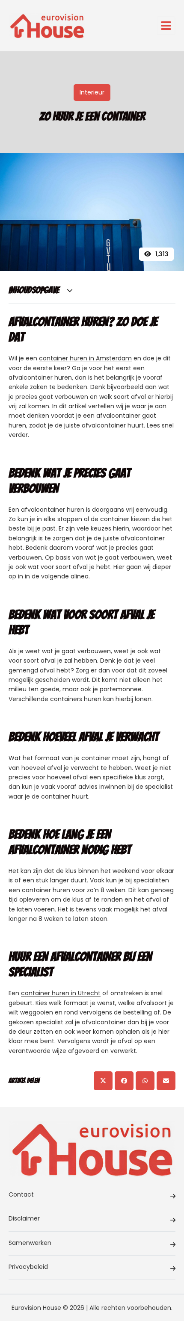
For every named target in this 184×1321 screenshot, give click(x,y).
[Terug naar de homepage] (47, 25)
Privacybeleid (28, 1266)
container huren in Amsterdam (85, 358)
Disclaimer (24, 1218)
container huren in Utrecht (61, 993)
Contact (21, 1194)
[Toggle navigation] (166, 25)
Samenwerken (30, 1242)
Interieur (92, 92)
